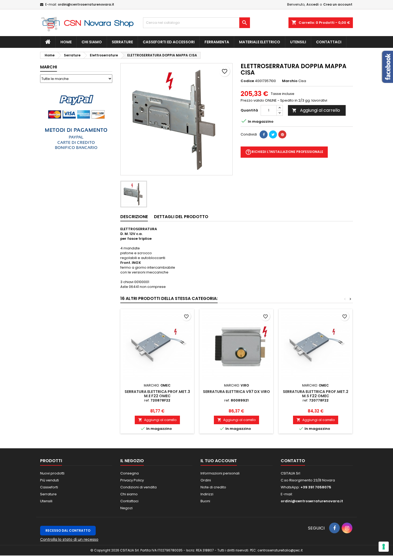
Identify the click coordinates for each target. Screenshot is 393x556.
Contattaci (328, 42)
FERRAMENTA (217, 42)
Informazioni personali (220, 473)
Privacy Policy (132, 480)
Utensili (46, 501)
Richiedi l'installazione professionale (284, 152)
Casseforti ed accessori (169, 42)
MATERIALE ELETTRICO (259, 42)
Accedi (312, 4)
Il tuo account (219, 461)
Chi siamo (92, 42)
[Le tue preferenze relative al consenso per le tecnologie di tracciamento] (384, 547)
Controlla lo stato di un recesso (69, 539)
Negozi (126, 508)
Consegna (129, 473)
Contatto (293, 461)
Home (66, 42)
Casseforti (49, 487)
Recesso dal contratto (67, 530)
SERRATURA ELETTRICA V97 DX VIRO (236, 391)
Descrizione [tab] (134, 217)
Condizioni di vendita (138, 487)
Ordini (206, 480)
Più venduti (49, 480)
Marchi (48, 67)
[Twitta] (273, 134)
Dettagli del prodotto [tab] (181, 217)
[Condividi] (264, 134)
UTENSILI (298, 42)
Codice (247, 81)
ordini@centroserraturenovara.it (86, 4)
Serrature (122, 42)
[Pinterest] (282, 134)
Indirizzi (207, 494)
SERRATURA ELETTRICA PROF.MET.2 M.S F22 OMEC (315, 394)
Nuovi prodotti (52, 473)
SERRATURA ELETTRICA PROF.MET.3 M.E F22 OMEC (157, 394)
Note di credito (213, 487)
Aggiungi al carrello (316, 110)
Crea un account (337, 4)
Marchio (290, 81)
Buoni (205, 501)
